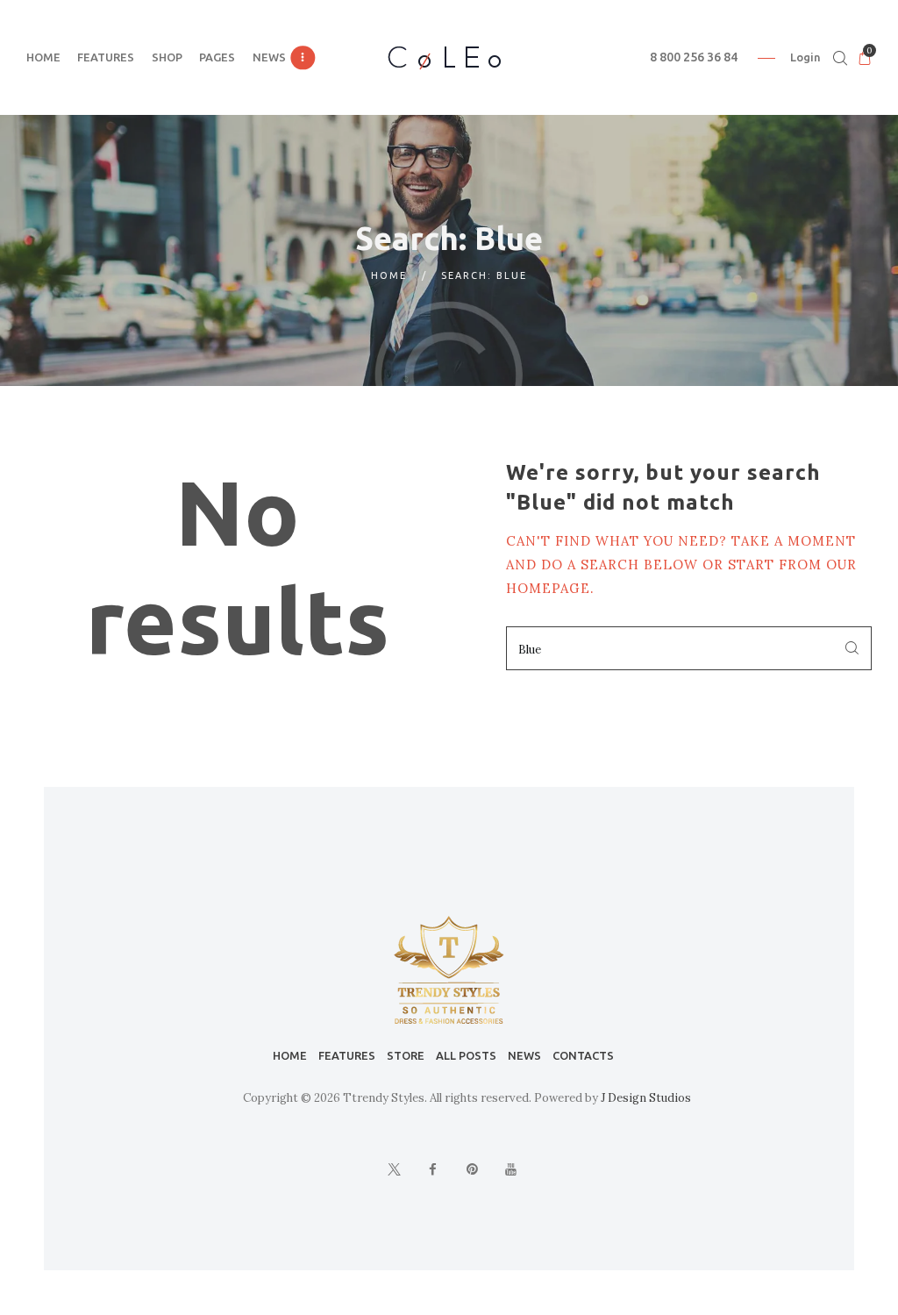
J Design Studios (646, 1097)
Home (389, 275)
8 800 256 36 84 (694, 57)
